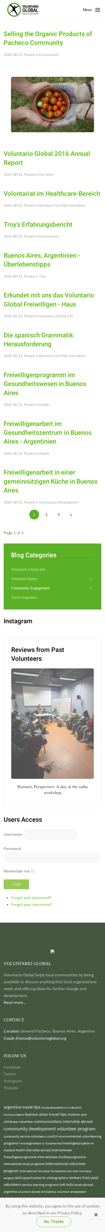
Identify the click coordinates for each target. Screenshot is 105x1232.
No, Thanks (54, 1222)
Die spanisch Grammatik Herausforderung (38, 340)
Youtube (11, 1087)
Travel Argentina (24, 597)
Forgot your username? (31, 904)
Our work (46, 174)
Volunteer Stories (24, 579)
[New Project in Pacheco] (52, 104)
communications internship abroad (63, 1121)
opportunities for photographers (45, 1178)
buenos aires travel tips (46, 1114)
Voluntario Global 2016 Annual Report (47, 158)
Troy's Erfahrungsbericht (38, 224)
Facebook (12, 1067)
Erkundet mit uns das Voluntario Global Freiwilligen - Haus (49, 300)
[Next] (71, 514)
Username (13, 834)
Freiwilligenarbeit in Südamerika (40, 1143)
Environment (49, 55)
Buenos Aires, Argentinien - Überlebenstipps (42, 260)
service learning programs (40, 1184)
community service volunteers (25, 1136)
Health (44, 404)
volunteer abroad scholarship (37, 1191)
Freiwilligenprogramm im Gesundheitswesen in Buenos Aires (45, 384)
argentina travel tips (23, 1107)
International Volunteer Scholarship (43, 1171)
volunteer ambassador (71, 1191)
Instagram (13, 1080)
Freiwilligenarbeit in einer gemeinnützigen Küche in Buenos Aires (50, 481)
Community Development (58, 502)
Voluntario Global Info (56, 316)
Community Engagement (30, 588)
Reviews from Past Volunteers (62, 205)
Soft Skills (66, 1185)
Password (12, 848)
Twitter (10, 1074)
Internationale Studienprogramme (61, 1157)
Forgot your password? (31, 897)
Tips (42, 276)
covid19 (52, 1136)
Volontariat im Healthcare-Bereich (52, 194)
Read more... (15, 1002)
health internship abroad (34, 1150)
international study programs (24, 1164)
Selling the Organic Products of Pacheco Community (48, 38)
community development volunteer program (49, 1129)
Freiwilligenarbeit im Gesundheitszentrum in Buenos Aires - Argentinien (48, 433)
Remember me (17, 871)
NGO (18, 1178)
